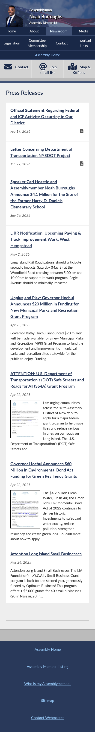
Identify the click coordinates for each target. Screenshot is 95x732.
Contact (62, 43)
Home (11, 31)
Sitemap (47, 700)
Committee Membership (37, 42)
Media (83, 31)
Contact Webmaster (47, 717)
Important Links (84, 42)
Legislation (12, 43)
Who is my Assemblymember (47, 683)
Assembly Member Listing (47, 666)
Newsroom (59, 31)
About (34, 31)
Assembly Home (47, 55)
